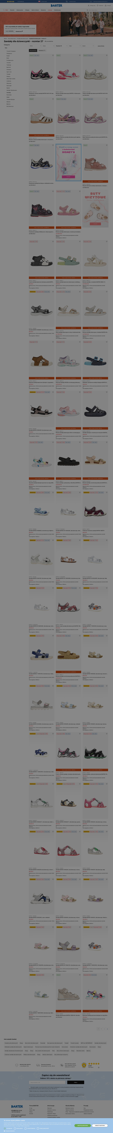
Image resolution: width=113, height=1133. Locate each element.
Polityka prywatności (24, 1125)
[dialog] (56, 566)
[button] (38, 1131)
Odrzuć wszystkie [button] (100, 1125)
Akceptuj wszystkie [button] (82, 1125)
